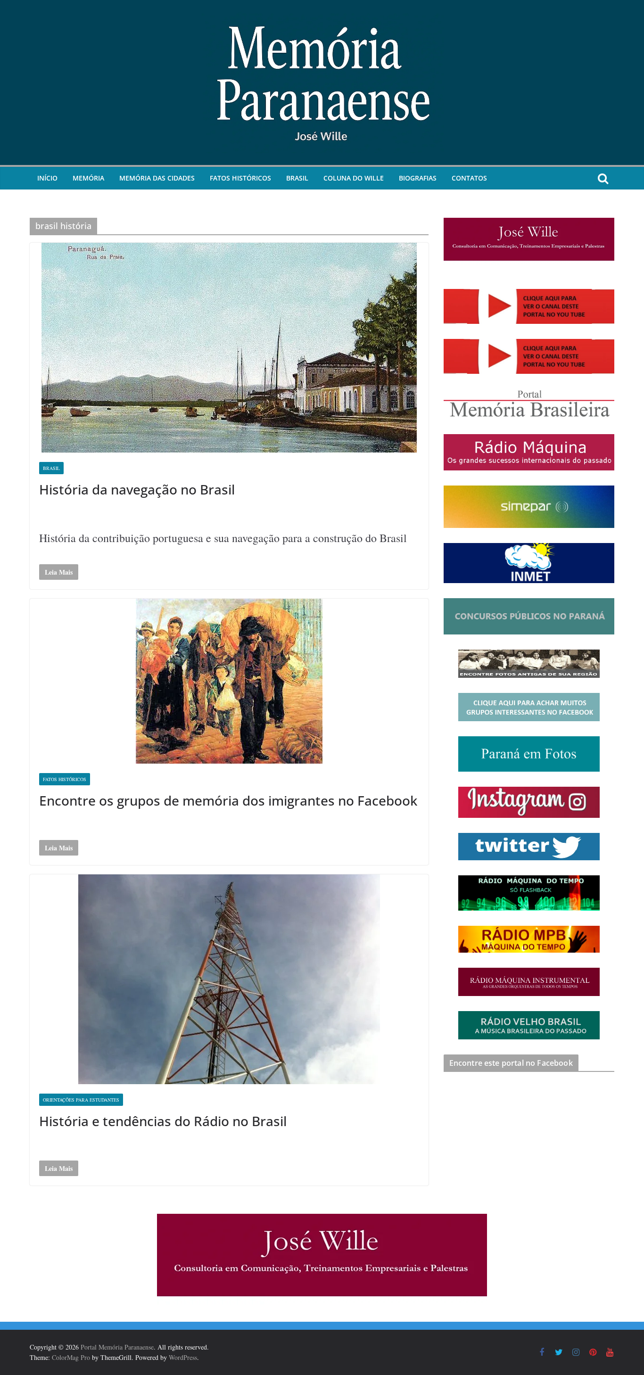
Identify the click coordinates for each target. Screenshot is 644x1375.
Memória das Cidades (157, 177)
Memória (88, 177)
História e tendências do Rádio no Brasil (163, 1121)
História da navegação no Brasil (137, 489)
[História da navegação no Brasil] (229, 348)
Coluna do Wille (353, 177)
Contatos (469, 177)
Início (47, 177)
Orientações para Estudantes (81, 1099)
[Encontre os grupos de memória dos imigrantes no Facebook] (229, 681)
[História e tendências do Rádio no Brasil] (229, 979)
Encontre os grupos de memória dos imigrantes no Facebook (228, 800)
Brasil (297, 177)
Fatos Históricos (240, 177)
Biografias (418, 177)
